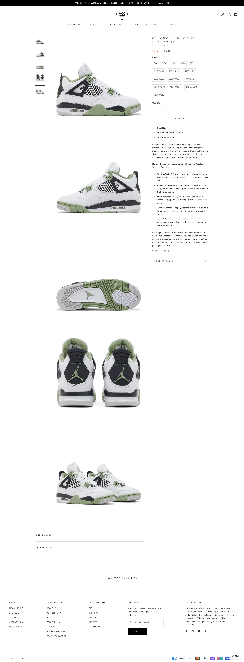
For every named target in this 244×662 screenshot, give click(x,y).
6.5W (182, 63)
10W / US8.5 (190, 79)
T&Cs (91, 608)
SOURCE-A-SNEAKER (57, 631)
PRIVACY (93, 622)
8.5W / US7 (190, 71)
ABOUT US (51, 608)
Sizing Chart (43, 535)
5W (155, 63)
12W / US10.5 (160, 95)
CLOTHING (134, 24)
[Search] (229, 14)
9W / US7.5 (159, 79)
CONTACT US (95, 627)
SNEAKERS (94, 24)
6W (173, 63)
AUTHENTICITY (54, 613)
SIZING (50, 617)
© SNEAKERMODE (19, 659)
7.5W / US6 (159, 71)
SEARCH (51, 627)
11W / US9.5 (175, 87)
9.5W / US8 (174, 79)
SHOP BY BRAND (114, 24)
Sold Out (180, 119)
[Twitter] (165, 251)
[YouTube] (199, 630)
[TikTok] (205, 630)
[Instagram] (193, 630)
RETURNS (93, 617)
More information (165, 261)
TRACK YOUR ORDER (56, 636)
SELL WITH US (53, 622)
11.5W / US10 (191, 87)
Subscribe (137, 631)
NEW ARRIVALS (75, 24)
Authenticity (43, 547)
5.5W (164, 63)
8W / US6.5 (174, 71)
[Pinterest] (168, 251)
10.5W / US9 (159, 87)
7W (191, 63)
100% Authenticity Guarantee (170, 132)
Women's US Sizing (165, 137)
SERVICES (172, 24)
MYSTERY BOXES (17, 627)
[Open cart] (235, 14)
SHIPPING (93, 613)
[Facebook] (161, 251)
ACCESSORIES (153, 24)
